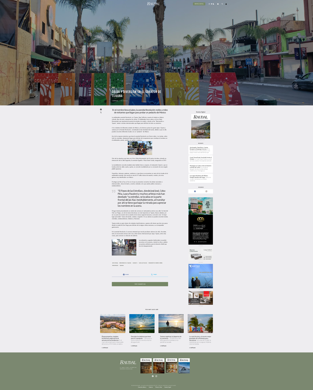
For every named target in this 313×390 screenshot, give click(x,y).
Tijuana (122, 265)
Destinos (151, 387)
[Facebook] (195, 191)
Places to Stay (158, 387)
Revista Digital (199, 4)
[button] (86, 4)
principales (115, 265)
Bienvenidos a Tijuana (125, 263)
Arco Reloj (115, 263)
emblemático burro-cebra (155, 263)
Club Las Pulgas (143, 263)
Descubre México (142, 387)
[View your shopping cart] (217, 4)
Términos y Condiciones (163, 385)
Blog (113, 87)
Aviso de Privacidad (172, 385)
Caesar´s (135, 263)
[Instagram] (206, 191)
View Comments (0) (139, 284)
